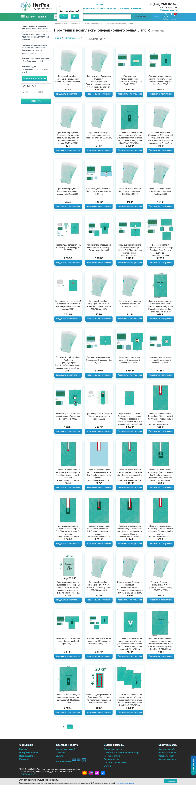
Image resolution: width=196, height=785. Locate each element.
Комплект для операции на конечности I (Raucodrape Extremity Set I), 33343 (99, 641)
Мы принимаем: (64, 761)
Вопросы (111, 8)
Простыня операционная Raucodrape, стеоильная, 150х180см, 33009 (130, 304)
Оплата (59, 756)
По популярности (73, 38)
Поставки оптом (112, 756)
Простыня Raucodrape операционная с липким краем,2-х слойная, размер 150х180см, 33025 (99, 305)
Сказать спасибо (166, 749)
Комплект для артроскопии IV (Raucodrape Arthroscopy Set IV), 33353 (68, 247)
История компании (28, 752)
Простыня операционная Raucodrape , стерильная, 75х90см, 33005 (160, 191)
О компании (123, 8)
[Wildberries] (97, 773)
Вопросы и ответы (113, 749)
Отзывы (101, 8)
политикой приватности (125, 783)
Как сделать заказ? (65, 749)
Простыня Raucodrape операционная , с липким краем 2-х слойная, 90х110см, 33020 (99, 136)
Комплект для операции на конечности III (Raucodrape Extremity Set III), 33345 (99, 247)
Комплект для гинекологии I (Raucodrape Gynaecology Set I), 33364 (99, 360)
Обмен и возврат (86, 8)
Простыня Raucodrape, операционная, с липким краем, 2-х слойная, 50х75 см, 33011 (68, 80)
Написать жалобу (167, 752)
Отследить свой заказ (115, 762)
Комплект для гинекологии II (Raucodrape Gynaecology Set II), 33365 (99, 191)
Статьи (107, 766)
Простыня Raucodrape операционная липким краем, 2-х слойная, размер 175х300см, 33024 (161, 586)
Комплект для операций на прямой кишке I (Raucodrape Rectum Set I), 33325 (68, 416)
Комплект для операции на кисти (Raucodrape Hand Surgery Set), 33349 (68, 641)
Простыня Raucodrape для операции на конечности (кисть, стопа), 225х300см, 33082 (68, 699)
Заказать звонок (168, 10)
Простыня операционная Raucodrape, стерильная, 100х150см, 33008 (130, 191)
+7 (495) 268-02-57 (162, 4)
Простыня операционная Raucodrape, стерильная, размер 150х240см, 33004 (68, 191)
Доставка (60, 752)
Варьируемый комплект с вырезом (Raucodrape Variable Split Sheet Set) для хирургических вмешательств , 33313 (130, 250)
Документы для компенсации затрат (122, 752)
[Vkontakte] (103, 773)
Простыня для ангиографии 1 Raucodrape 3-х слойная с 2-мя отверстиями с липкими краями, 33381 (68, 305)
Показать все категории (34, 78)
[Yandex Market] (84, 773)
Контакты (136, 8)
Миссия (23, 749)
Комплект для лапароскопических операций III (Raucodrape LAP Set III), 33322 (129, 80)
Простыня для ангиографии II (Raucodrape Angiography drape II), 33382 (99, 416)
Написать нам (193, 765)
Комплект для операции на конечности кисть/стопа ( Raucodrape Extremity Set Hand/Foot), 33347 (161, 80)
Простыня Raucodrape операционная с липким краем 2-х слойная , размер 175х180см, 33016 (99, 586)
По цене (57, 38)
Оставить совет (166, 756)
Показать (36, 101)
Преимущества (27, 756)
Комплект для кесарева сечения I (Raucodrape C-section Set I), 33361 (130, 360)
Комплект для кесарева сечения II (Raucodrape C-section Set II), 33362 (160, 360)
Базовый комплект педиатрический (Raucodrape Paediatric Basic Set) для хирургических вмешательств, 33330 (160, 250)
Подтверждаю (170, 781)
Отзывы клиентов (167, 759)
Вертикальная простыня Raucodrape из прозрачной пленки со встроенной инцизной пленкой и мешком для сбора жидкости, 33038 (129, 418)
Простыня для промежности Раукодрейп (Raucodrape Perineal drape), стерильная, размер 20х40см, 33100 (98, 699)
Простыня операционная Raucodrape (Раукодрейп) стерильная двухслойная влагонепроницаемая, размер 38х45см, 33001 (68, 137)
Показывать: (92, 39)
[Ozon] (91, 773)
